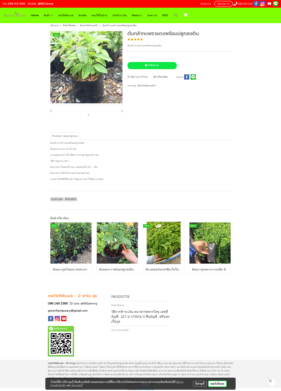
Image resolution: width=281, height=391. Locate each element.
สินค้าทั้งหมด (117, 305)
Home (35, 15)
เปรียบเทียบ (162, 77)
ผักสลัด (83, 15)
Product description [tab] (65, 136)
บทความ (152, 15)
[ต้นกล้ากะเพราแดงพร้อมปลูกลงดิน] (86, 68)
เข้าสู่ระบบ (205, 4)
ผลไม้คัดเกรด (66, 15)
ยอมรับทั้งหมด (217, 383)
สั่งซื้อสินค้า (153, 65)
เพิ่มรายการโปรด (138, 77)
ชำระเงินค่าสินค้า (120, 330)
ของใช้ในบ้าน (99, 15)
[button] (175, 15)
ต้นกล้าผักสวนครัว (147, 86)
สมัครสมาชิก (223, 4)
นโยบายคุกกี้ (77, 385)
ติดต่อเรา (137, 15)
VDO (165, 15)
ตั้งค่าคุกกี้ (199, 383)
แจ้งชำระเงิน (119, 15)
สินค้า (47, 15)
